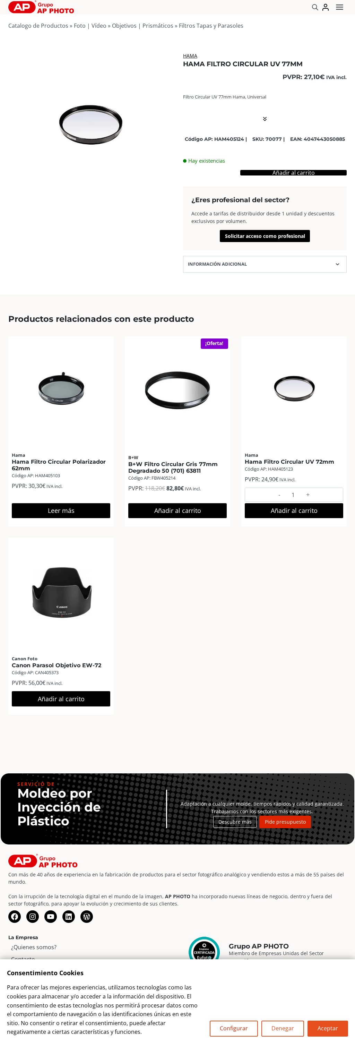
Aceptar (328, 1028)
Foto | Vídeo (90, 25)
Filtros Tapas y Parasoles (211, 25)
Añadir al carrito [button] (177, 510)
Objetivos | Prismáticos (142, 25)
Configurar (234, 1028)
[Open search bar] (315, 7)
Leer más (61, 510)
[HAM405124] (90, 125)
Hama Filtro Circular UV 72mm (289, 461)
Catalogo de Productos (38, 25)
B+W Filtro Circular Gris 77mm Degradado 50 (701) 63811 (173, 467)
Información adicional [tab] (217, 264)
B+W (133, 457)
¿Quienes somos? (34, 947)
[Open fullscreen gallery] (165, 200)
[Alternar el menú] (339, 7)
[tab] (90, 200)
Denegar (282, 1028)
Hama (190, 55)
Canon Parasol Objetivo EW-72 (56, 665)
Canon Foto (24, 658)
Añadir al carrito (293, 172)
